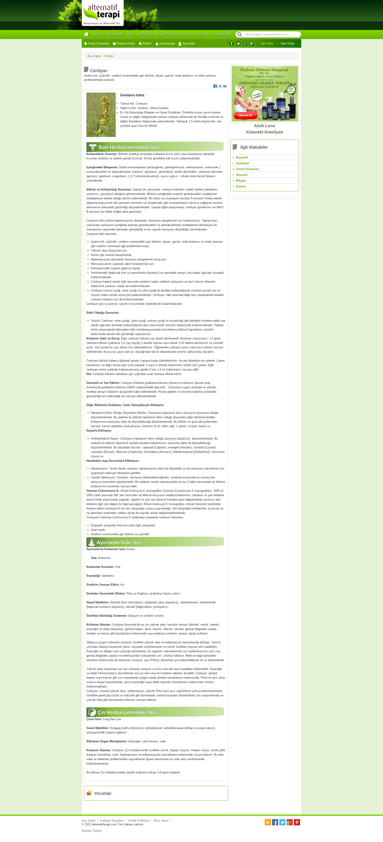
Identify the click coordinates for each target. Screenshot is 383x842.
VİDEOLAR (202, 34)
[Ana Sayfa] (86, 34)
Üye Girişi (287, 43)
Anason (242, 174)
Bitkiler (147, 43)
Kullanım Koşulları (111, 820)
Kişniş (241, 186)
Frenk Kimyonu (247, 169)
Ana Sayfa (88, 820)
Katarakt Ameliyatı (264, 132)
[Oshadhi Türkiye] (265, 120)
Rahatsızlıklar (126, 43)
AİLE (130, 34)
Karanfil (242, 157)
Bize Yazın (161, 820)
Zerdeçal (242, 163)
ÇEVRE (161, 34)
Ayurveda (188, 43)
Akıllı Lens (264, 125)
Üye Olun (267, 43)
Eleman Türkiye (92, 830)
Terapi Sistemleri (98, 43)
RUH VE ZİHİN (180, 34)
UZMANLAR (221, 34)
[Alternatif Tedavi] (103, 25)
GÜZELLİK (144, 34)
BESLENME (115, 34)
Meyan (241, 180)
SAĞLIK (98, 34)
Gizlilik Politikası (139, 820)
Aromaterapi (167, 43)
